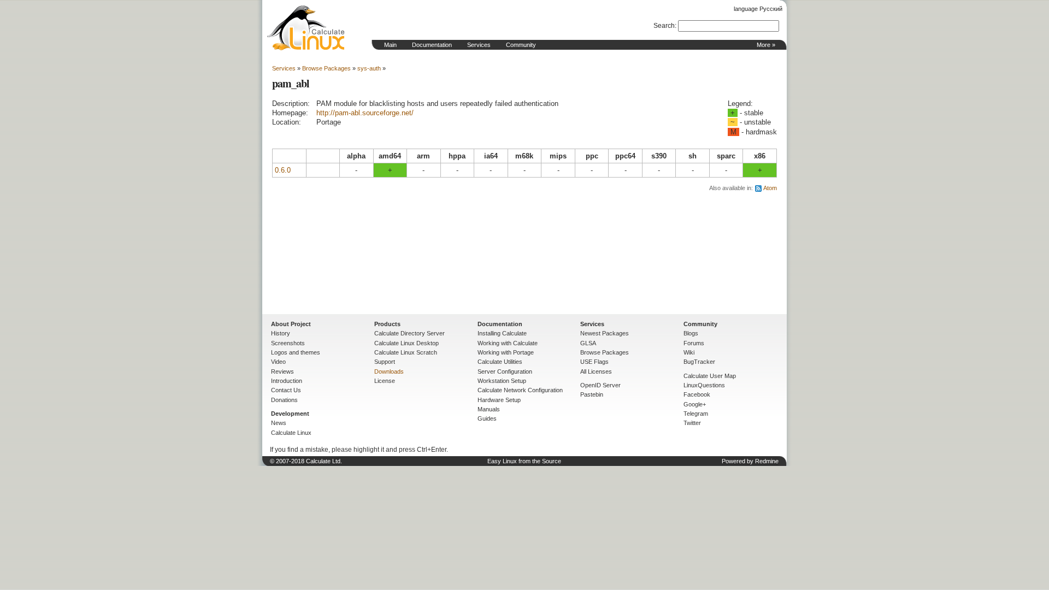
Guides (487, 418)
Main (390, 45)
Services (479, 45)
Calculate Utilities (500, 361)
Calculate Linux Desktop (406, 343)
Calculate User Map (709, 376)
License (384, 380)
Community (521, 45)
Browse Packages (326, 68)
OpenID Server (600, 385)
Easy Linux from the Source (524, 461)
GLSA (588, 343)
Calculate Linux (291, 432)
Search (664, 26)
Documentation (432, 45)
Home (306, 27)
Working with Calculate (508, 343)
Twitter (692, 423)
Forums (693, 343)
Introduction (286, 380)
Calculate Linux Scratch (405, 352)
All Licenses (596, 371)
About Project (291, 324)
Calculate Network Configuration (520, 390)
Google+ (694, 404)
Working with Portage (506, 352)
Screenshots (288, 343)
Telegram (695, 413)
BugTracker (699, 361)
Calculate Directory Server (409, 333)
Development (290, 413)
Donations (284, 400)
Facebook (696, 394)
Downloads (389, 371)
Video (278, 361)
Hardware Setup (499, 400)
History (280, 333)
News (278, 423)
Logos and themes (295, 352)
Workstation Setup (502, 380)
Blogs (690, 333)
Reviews (282, 371)
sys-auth (369, 68)
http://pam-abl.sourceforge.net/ (365, 113)
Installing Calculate (502, 333)
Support (384, 361)
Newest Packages (604, 333)
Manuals (489, 409)
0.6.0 (283, 170)
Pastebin (591, 394)
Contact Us (286, 390)
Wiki (688, 352)
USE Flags (594, 361)
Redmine (767, 461)
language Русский (758, 8)
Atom (770, 188)
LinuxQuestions (704, 385)
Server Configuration (505, 371)
